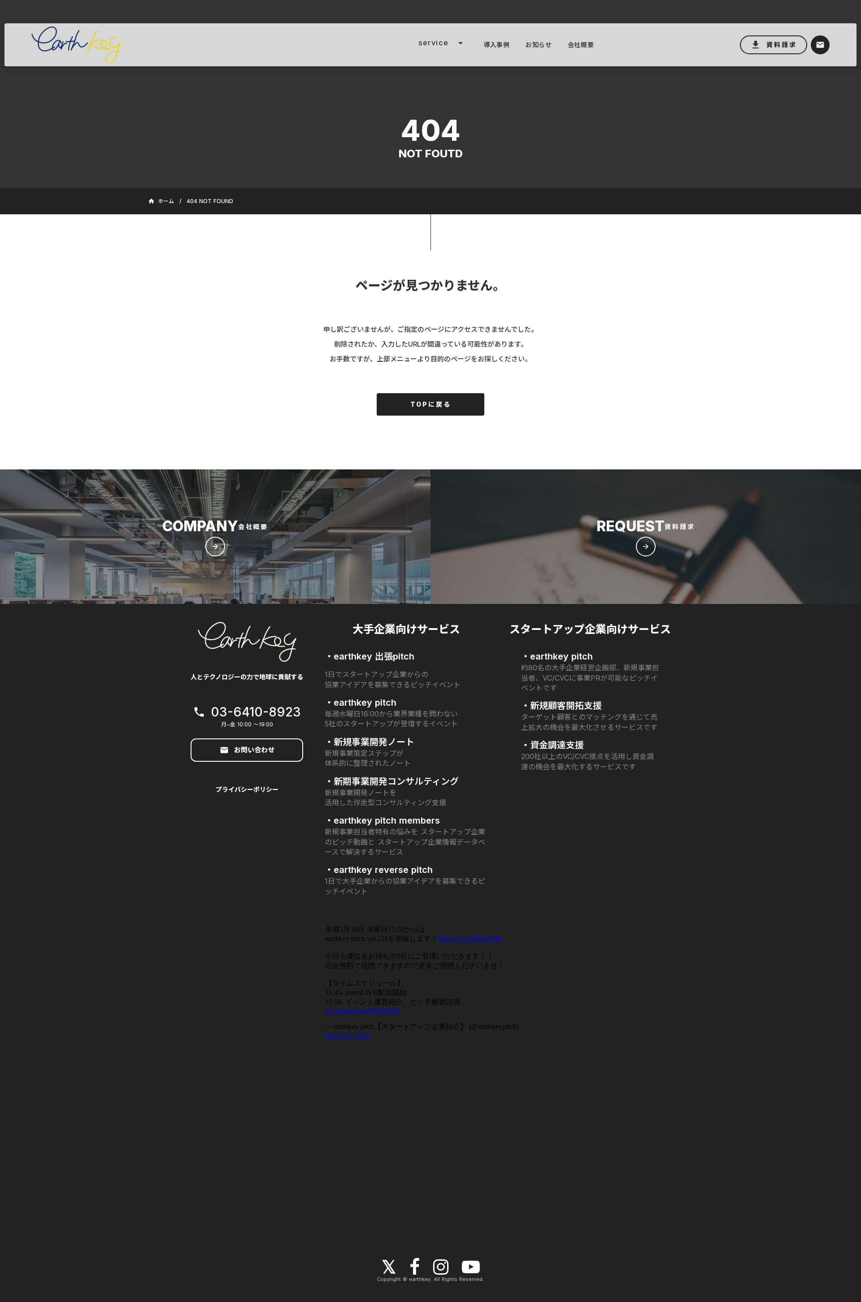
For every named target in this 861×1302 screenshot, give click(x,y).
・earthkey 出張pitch (369, 656)
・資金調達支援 (552, 745)
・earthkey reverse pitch (379, 869)
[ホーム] (149, 44)
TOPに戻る (430, 404)
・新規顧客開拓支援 (561, 705)
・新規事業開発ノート (369, 742)
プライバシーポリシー (247, 789)
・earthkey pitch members (382, 820)
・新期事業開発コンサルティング (392, 781)
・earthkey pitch (360, 702)
